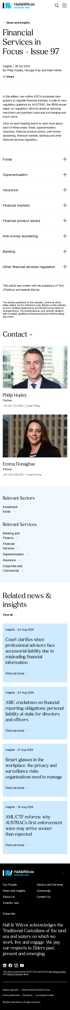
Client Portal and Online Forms (36, 990)
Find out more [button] (14, 673)
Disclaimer (27, 995)
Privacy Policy (59, 972)
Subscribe (9, 913)
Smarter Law (11, 903)
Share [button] (10, 76)
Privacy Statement (11, 995)
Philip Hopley (15, 70)
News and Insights (14, 890)
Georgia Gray (32, 70)
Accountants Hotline (44, 995)
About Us (9, 896)
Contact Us (43, 896)
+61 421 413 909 (13, 405)
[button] (57, 5)
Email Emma (34, 474)
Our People (10, 884)
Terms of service (15, 974)
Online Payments (11, 990)
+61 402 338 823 (13, 474)
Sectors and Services (50, 884)
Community (44, 890)
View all (8, 614)
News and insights (18, 22)
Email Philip (33, 405)
